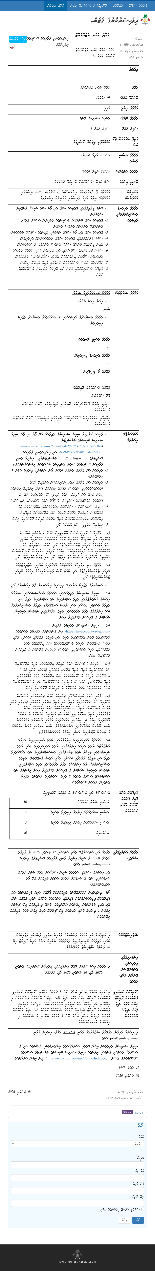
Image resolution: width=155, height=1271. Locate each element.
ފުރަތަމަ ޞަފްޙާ (138, 6)
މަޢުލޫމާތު (118, 6)
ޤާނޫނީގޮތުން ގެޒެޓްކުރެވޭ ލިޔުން (88, 6)
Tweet (138, 1113)
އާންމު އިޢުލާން (55, 6)
